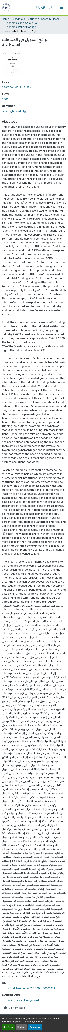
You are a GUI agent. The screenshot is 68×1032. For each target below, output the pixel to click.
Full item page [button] (16, 1007)
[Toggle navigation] (61, 7)
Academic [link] (19, 19)
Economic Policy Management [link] (21, 27)
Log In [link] (49, 7)
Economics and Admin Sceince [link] (21, 23)
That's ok (8, 1027)
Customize (35, 1027)
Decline (21, 1027)
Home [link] (5, 19)
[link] (34, 88)
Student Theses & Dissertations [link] (44, 19)
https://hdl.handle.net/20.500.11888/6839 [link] (28, 988)
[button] (6, 7)
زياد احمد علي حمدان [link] (14, 111)
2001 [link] (5, 99)
